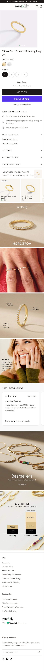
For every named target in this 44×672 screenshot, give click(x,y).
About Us (5, 563)
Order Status (7, 586)
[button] (41, 6)
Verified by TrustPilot (23, 421)
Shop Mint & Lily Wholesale (12, 607)
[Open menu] (2, 6)
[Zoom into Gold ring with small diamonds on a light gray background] (18, 28)
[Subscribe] (39, 652)
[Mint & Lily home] (22, 6)
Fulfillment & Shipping (11, 583)
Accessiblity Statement (11, 575)
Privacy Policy (7, 567)
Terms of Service (9, 571)
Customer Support (9, 599)
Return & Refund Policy (11, 579)
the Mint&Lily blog (9, 611)
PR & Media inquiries (10, 603)
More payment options (22, 105)
